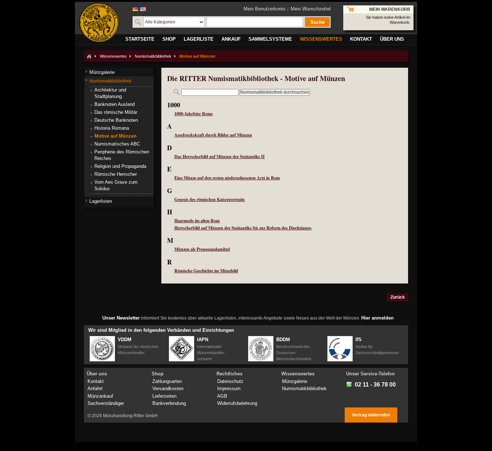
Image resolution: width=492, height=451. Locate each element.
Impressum (229, 388)
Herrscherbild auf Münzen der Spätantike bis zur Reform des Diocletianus (243, 228)
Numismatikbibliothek (153, 56)
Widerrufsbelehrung (237, 403)
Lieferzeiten (164, 396)
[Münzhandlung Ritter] (99, 23)
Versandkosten (167, 388)
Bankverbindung (169, 403)
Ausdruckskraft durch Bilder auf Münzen (213, 135)
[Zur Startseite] (89, 56)
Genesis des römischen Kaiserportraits (209, 199)
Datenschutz (230, 381)
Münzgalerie (294, 381)
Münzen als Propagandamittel (202, 249)
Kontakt (96, 381)
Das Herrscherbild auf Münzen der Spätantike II (219, 156)
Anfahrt (95, 388)
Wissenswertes (113, 56)
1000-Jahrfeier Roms (193, 114)
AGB (222, 396)
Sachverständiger (106, 403)
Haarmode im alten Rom (197, 221)
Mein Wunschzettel (311, 9)
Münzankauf (100, 396)
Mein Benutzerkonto (264, 9)
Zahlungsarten (167, 381)
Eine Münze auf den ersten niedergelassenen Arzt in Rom (227, 178)
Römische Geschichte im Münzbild (206, 271)
